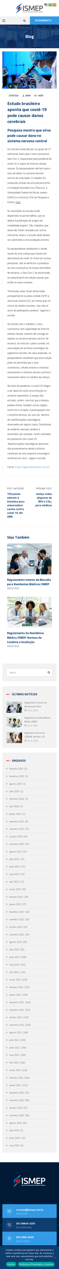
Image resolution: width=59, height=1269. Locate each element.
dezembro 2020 (16, 1092)
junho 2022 (14, 957)
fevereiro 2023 (16, 897)
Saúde (40, 95)
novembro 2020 (16, 1100)
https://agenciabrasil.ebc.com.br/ (32, 467)
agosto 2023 (15, 851)
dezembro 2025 (16, 776)
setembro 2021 (16, 1025)
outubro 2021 (15, 1017)
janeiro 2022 (15, 994)
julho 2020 (14, 1130)
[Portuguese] (50, 4)
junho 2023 (14, 866)
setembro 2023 (16, 844)
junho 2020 (14, 1138)
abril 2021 (14, 1062)
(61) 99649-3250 (25, 1223)
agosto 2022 (15, 942)
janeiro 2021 (15, 1085)
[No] (55, 1257)
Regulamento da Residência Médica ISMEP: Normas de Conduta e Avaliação (25, 637)
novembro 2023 (16, 829)
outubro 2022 (15, 927)
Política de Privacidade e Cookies (36, 1264)
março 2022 (15, 979)
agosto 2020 (15, 1123)
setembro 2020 (16, 1115)
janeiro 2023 (15, 904)
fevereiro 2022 (16, 987)
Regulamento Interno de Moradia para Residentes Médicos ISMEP (29, 582)
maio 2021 (14, 1055)
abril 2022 (14, 972)
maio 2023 (14, 874)
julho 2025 (14, 791)
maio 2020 (14, 1145)
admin (28, 95)
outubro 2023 (15, 836)
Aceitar (11, 1264)
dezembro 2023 (16, 821)
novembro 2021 (16, 1010)
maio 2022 (14, 964)
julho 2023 (14, 859)
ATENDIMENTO (43, 20)
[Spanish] (55, 4)
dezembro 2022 (16, 911)
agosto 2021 (15, 1032)
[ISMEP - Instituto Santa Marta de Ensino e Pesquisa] (29, 8)
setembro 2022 (16, 934)
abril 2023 (14, 881)
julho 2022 (14, 949)
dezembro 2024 (16, 798)
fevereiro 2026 (16, 768)
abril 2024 (14, 806)
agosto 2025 (15, 783)
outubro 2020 (15, 1107)
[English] (46, 4)
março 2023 (15, 889)
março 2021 (15, 1070)
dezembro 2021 (16, 1002)
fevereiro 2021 (16, 1077)
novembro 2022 (16, 919)
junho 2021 (14, 1047)
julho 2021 (14, 1040)
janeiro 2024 (15, 814)
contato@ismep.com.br (29, 1209)
